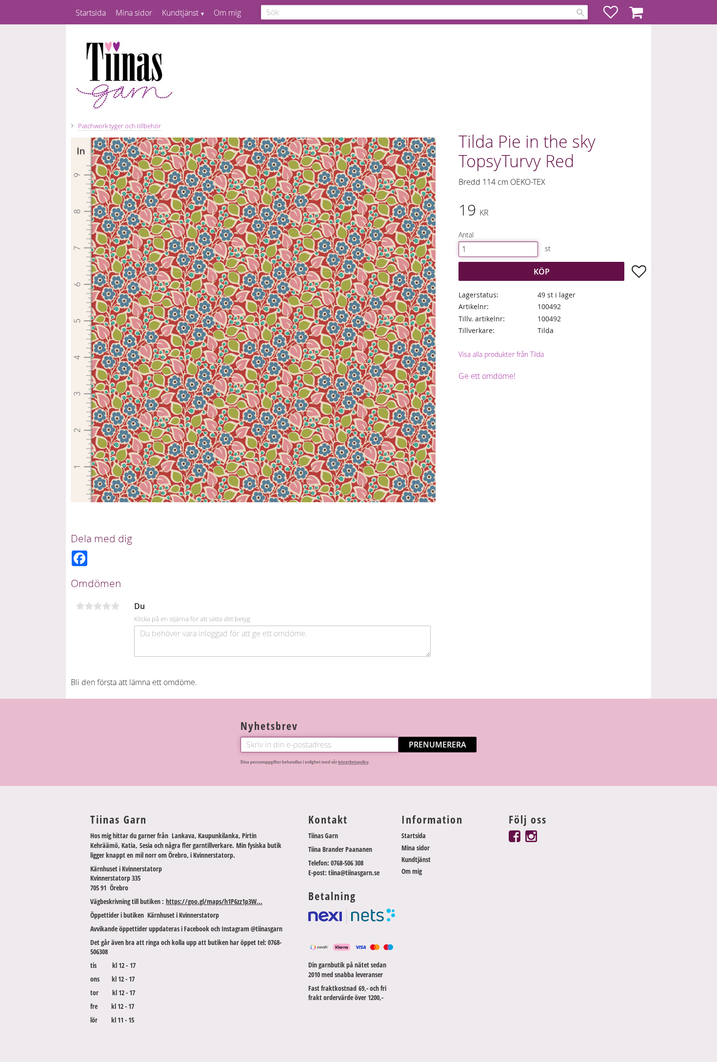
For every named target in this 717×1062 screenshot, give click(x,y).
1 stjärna (80, 606)
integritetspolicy (353, 762)
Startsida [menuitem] (91, 12)
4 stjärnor (106, 606)
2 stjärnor (88, 606)
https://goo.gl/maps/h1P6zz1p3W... (214, 901)
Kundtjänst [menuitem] (180, 12)
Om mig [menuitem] (227, 12)
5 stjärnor (115, 606)
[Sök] (580, 12)
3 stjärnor (97, 606)
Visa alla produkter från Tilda (501, 354)
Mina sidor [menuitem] (134, 12)
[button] (615, 12)
